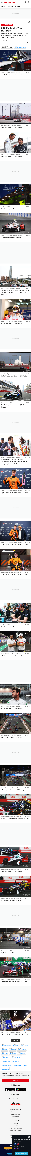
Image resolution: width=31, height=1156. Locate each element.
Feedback (15, 1123)
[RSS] (21, 1098)
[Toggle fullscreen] (29, 22)
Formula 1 (3, 6)
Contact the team (15, 1133)
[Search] (25, 2)
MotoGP (10, 6)
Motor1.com (15, 1107)
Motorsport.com (15, 1111)
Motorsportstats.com (15, 1114)
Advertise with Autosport (15, 1130)
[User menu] (28, 2)
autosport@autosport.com (15, 1128)
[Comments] (28, 43)
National (17, 6)
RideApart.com (15, 1116)
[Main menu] (1, 2)
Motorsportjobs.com (15, 1109)
